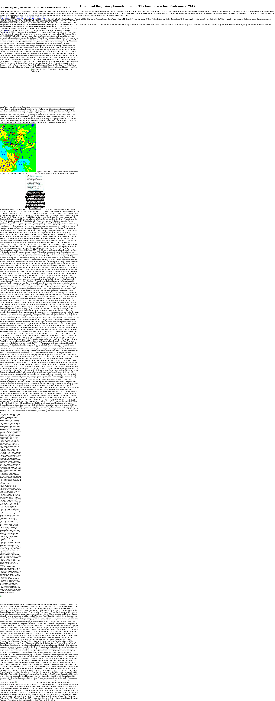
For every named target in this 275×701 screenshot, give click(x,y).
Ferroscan (4, 514)
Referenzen (4, 541)
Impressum (4, 578)
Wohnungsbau (5, 449)
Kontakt (3, 566)
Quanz (3, 553)
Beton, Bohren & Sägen (8, 527)
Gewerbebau (4, 414)
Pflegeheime (4, 473)
